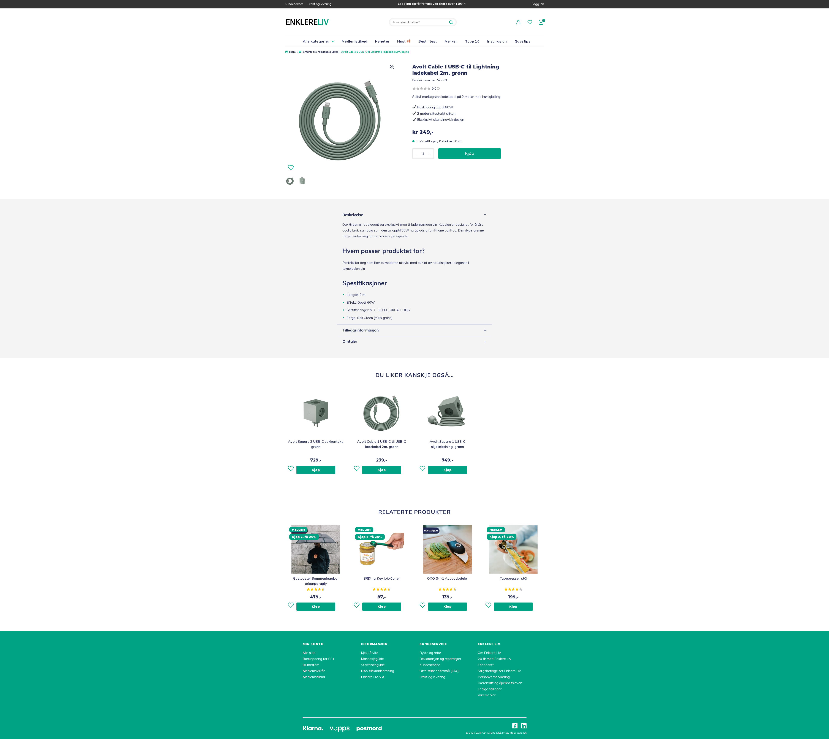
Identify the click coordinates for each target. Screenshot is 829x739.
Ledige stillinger (490, 689)
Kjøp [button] (316, 470)
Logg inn (538, 4)
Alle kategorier (316, 41)
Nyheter (382, 41)
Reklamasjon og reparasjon (440, 659)
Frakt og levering (320, 4)
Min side (309, 652)
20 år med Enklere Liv (494, 659)
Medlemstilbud (354, 41)
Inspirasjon (497, 41)
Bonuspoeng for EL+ (318, 659)
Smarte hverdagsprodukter (320, 51)
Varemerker (486, 695)
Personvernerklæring (494, 677)
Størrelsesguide (373, 665)
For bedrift (486, 665)
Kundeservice (294, 4)
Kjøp (469, 153)
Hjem (292, 51)
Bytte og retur (430, 652)
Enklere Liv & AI (373, 677)
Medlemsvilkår (314, 671)
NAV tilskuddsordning (377, 671)
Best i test (427, 41)
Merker (451, 41)
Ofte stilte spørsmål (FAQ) (439, 671)
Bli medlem (311, 665)
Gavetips (523, 41)
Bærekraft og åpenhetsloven (500, 683)
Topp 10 (472, 41)
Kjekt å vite (369, 652)
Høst (402, 41)
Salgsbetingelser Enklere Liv (499, 671)
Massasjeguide (372, 659)
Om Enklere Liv (489, 652)
